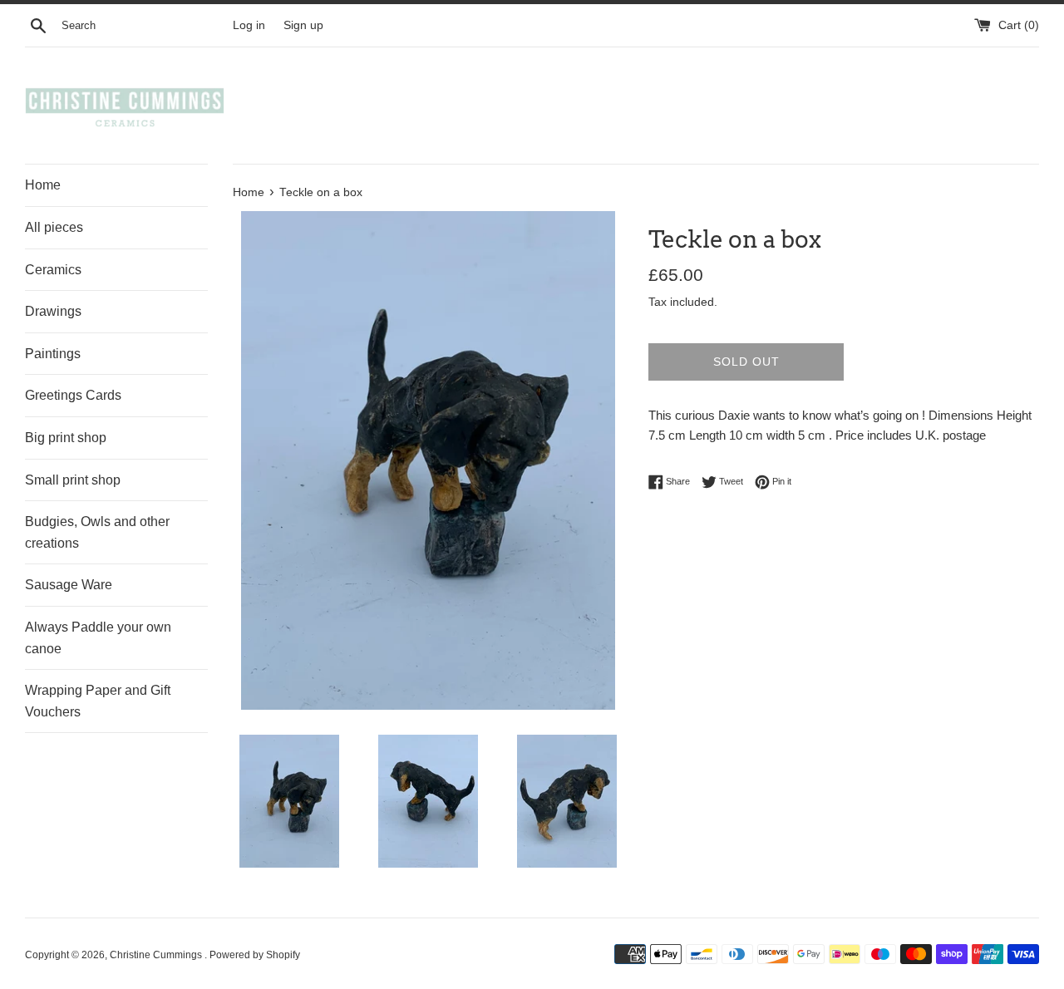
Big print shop (65, 438)
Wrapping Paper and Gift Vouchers (97, 701)
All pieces (54, 227)
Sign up (303, 25)
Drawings (53, 311)
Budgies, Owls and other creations (97, 532)
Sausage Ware (68, 585)
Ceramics (53, 270)
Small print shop (73, 480)
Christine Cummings (157, 955)
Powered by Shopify (254, 955)
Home (43, 185)
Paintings (53, 354)
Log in (249, 25)
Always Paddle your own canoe (98, 638)
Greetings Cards (73, 395)
